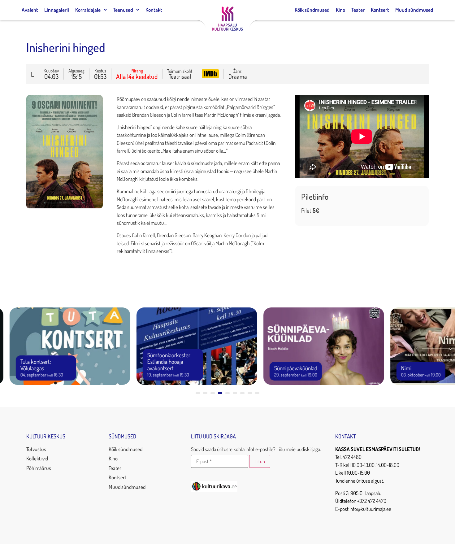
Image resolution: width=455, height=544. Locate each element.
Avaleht (30, 10)
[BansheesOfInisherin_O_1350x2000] (64, 206)
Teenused (123, 10)
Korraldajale (88, 10)
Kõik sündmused (312, 10)
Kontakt (153, 10)
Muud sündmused (414, 10)
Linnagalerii (56, 10)
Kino (340, 10)
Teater (358, 10)
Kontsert (380, 10)
